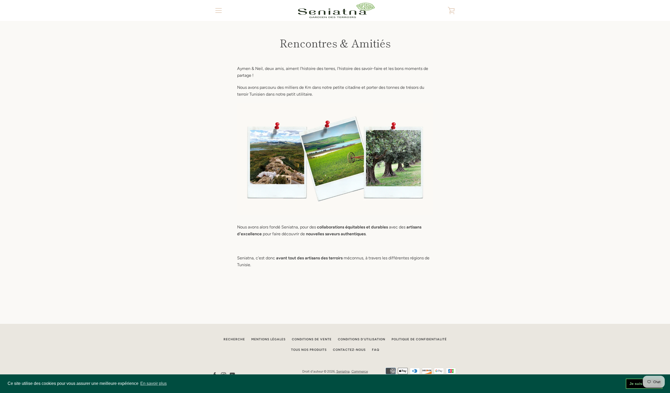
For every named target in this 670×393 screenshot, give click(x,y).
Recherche (234, 339)
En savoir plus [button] (153, 383)
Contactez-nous (349, 350)
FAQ (375, 350)
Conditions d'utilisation (361, 339)
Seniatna (343, 371)
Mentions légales (268, 339)
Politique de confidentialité (419, 339)
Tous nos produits (309, 350)
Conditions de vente (312, 339)
